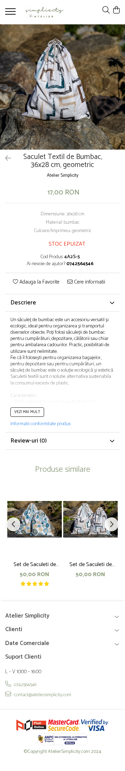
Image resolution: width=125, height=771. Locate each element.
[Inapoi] (5, 159)
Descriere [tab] (23, 303)
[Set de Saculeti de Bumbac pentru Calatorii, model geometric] (90, 519)
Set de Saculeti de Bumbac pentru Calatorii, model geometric (90, 564)
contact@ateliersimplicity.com (42, 695)
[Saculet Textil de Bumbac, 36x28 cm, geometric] (62, 87)
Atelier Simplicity (62, 176)
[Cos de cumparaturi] (116, 10)
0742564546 (24, 685)
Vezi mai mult (27, 412)
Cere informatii (89, 282)
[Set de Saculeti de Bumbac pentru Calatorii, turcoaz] (34, 519)
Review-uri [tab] (28, 441)
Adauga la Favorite (38, 282)
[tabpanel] (62, 87)
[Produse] (11, 13)
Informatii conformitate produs (40, 424)
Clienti (13, 629)
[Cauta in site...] (106, 10)
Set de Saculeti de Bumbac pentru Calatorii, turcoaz (35, 564)
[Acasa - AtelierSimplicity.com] (44, 12)
